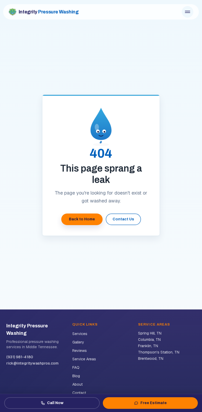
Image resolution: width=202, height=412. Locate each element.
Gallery (78, 342)
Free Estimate (153, 403)
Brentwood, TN (150, 358)
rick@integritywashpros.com (32, 363)
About (77, 384)
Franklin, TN (148, 345)
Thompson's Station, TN (158, 352)
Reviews (79, 350)
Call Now (55, 403)
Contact (79, 392)
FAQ (75, 367)
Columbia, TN (149, 339)
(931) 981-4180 (19, 357)
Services (79, 333)
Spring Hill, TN (149, 333)
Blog (76, 376)
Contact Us (123, 219)
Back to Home (82, 219)
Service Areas (84, 359)
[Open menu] (187, 12)
